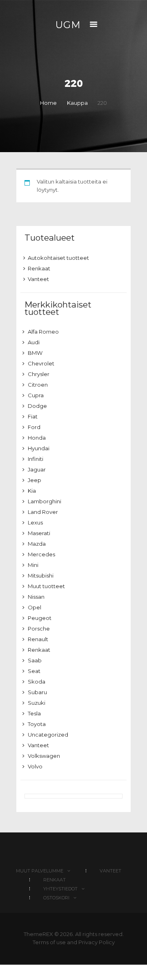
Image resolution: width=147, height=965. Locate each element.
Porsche (39, 628)
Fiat (33, 416)
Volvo (35, 766)
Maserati (39, 533)
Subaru (37, 692)
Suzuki (36, 702)
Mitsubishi (40, 575)
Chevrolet (41, 363)
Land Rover (43, 512)
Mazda (37, 543)
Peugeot (39, 618)
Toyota (37, 724)
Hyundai (38, 448)
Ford (34, 427)
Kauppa (77, 103)
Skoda (36, 681)
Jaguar (37, 469)
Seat (34, 671)
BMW (35, 353)
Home (48, 103)
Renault (38, 639)
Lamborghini (44, 501)
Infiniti (35, 459)
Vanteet (38, 279)
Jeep (34, 480)
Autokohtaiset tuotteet (58, 258)
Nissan (36, 596)
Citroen (38, 384)
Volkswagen (44, 756)
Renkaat (39, 268)
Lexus (35, 522)
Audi (34, 342)
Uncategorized (48, 734)
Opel (34, 607)
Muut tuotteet (46, 586)
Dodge (37, 406)
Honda (37, 437)
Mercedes (41, 554)
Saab (35, 660)
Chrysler (38, 374)
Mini (33, 565)
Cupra (36, 395)
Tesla (34, 713)
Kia (32, 490)
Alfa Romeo (43, 331)
